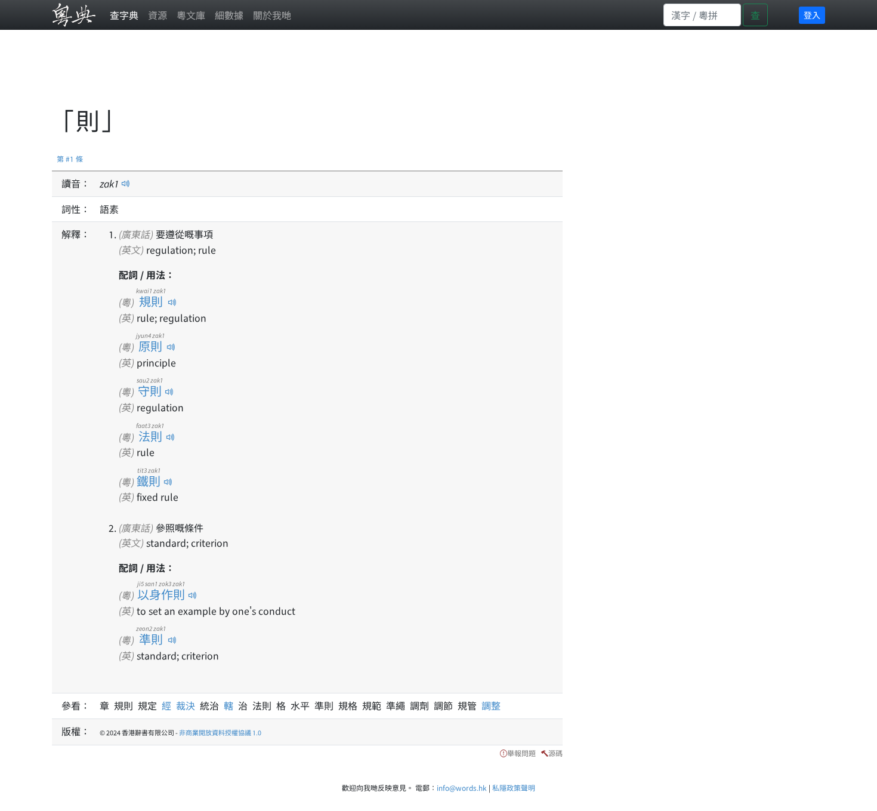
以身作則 (161, 594)
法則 (150, 436)
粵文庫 (191, 15)
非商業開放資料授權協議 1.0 (220, 732)
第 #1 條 (70, 158)
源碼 (555, 753)
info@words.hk (462, 787)
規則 (150, 301)
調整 (491, 705)
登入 (812, 15)
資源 (157, 15)
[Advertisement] (269, 74)
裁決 (188, 705)
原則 (150, 345)
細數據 (229, 15)
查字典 (124, 15)
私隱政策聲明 (513, 787)
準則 (150, 638)
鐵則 (149, 480)
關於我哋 (272, 15)
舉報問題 (521, 753)
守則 (149, 390)
